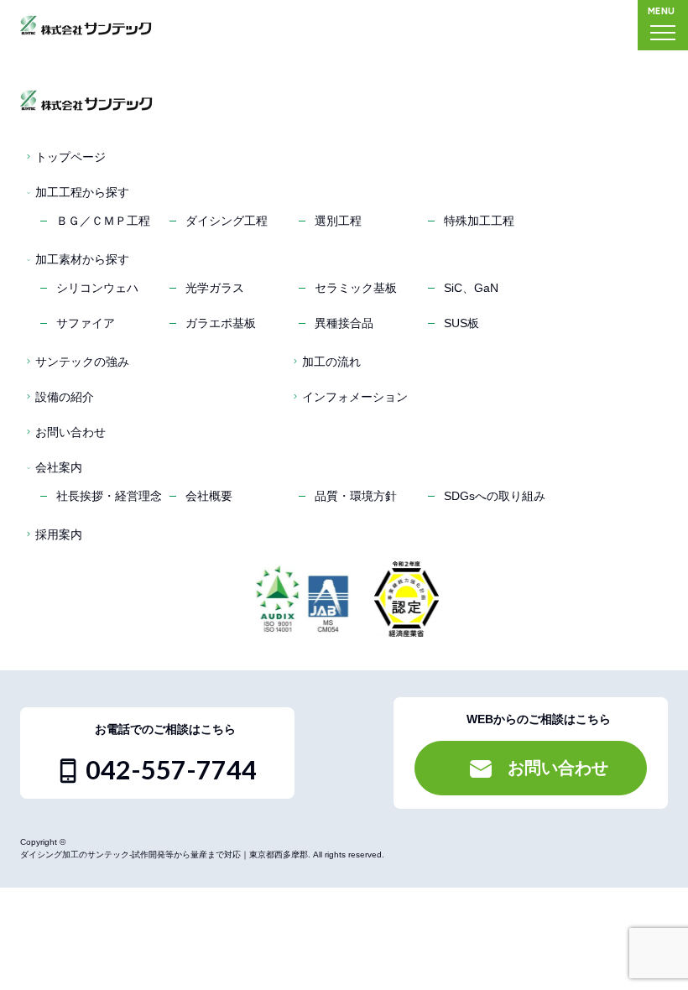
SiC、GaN (471, 287)
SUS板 (461, 323)
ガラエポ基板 (220, 323)
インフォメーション (355, 397)
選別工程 (338, 220)
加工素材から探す (82, 259)
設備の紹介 (64, 397)
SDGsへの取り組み (494, 496)
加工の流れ (331, 361)
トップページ (70, 157)
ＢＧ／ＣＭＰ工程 (103, 220)
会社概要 (208, 496)
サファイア (85, 323)
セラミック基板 (356, 287)
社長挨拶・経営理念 (109, 496)
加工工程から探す (82, 192)
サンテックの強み (82, 361)
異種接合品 (344, 323)
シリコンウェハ (97, 287)
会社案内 (58, 467)
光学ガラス (214, 287)
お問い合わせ (70, 432)
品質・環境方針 (356, 496)
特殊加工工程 (479, 220)
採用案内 (58, 534)
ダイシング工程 (226, 220)
